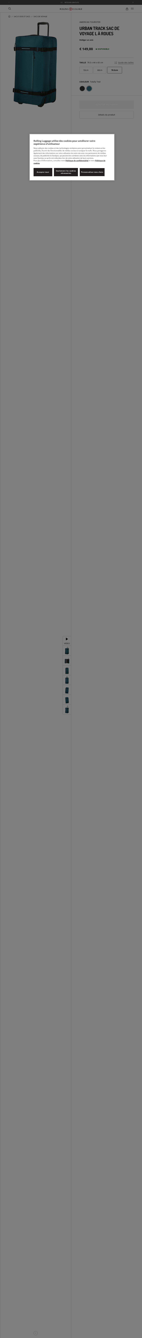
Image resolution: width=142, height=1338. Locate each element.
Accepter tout (43, 172)
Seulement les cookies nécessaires (66, 172)
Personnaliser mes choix (92, 172)
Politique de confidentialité (77, 160)
